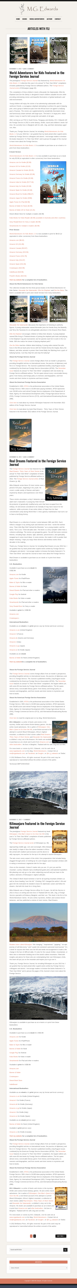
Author (49, 19)
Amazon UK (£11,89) (16, 244)
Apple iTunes (13, 578)
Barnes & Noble (14, 586)
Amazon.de (13, 638)
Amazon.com (14, 574)
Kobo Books (13, 598)
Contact (58, 19)
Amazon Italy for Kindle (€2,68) (20, 186)
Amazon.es (13, 650)
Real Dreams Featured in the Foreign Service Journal (37, 462)
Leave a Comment (28, 69)
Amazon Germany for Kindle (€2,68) (22, 174)
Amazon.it (13, 642)
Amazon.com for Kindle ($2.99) (20, 162)
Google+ (41, 753)
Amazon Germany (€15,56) (18, 252)
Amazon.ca (13, 1132)
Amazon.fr (13, 634)
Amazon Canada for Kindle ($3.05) (21, 170)
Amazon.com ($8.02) (16, 240)
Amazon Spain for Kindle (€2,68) (20, 190)
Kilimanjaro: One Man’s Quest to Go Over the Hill (26, 834)
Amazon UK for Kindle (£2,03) (19, 166)
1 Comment (26, 819)
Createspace (13, 618)
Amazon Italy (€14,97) (17, 260)
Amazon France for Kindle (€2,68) (21, 178)
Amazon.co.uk (14, 630)
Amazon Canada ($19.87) (18, 248)
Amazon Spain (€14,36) (17, 264)
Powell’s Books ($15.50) (17, 276)
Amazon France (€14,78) (18, 256)
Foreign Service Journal (29, 81)
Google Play (13, 594)
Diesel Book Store (15, 1080)
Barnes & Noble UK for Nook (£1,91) (22, 210)
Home (18, 19)
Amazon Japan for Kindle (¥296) (20, 198)
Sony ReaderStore (15, 606)
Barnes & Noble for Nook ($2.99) (20, 206)
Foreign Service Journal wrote (23, 843)
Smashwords (14, 602)
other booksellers (15, 744)
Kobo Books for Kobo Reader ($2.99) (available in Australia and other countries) (37, 218)
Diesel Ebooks (14, 590)
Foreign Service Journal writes (27, 479)
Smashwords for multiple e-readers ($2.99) (24, 226)
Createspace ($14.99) (17, 268)
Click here (13, 403)
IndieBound (13, 1084)
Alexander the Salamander (42, 737)
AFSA (26, 386)
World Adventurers (37, 19)
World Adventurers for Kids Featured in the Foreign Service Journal (36, 74)
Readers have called (20, 944)
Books (24, 19)
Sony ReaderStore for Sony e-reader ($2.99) (25, 222)
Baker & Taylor (14, 582)
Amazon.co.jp (14, 646)
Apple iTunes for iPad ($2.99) (19, 202)
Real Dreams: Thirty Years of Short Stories (24, 471)
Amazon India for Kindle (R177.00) (21, 182)
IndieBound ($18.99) (16, 272)
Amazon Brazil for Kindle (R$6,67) (21, 194)
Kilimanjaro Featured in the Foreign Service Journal (37, 825)
